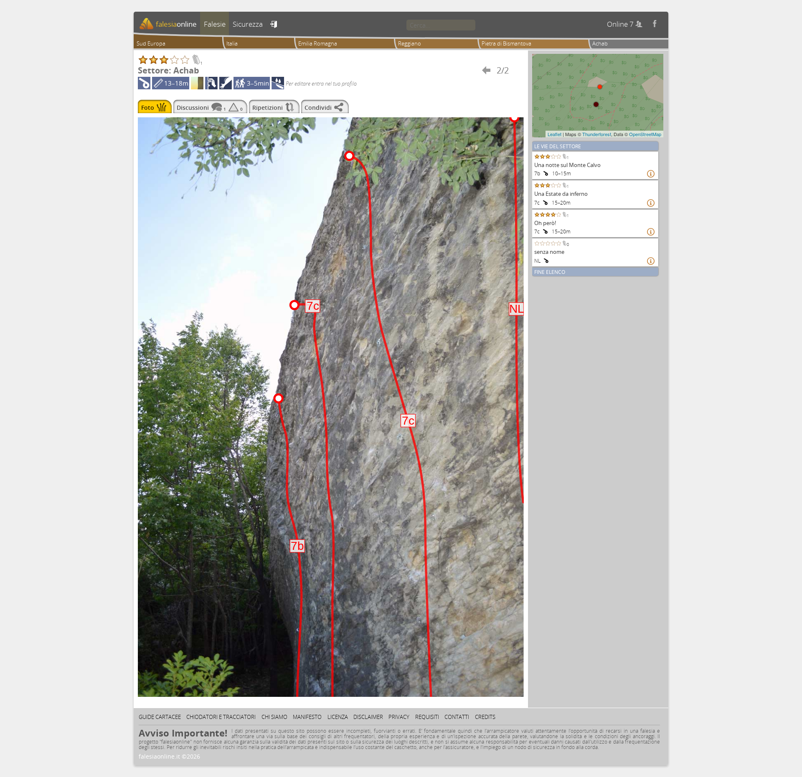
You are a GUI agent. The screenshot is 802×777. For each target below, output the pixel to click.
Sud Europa (151, 43)
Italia (232, 43)
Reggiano (409, 43)
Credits (485, 717)
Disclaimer (368, 717)
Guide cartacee (160, 717)
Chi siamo (274, 717)
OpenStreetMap (645, 134)
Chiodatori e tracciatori (221, 717)
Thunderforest (596, 134)
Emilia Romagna (317, 43)
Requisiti (427, 717)
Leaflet (554, 134)
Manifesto (307, 717)
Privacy (398, 717)
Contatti (456, 717)
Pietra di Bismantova (506, 43)
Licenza (337, 717)
